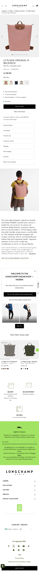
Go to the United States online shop (19, 294)
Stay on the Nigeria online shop (20, 300)
